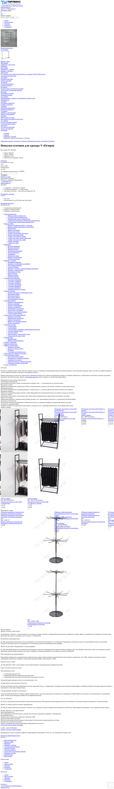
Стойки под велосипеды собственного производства (24, 220)
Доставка (7, 23)
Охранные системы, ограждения (18, 363)
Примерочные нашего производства (19, 219)
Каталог (6, 135)
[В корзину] (1, 509)
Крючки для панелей (14, 320)
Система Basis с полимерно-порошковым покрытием (24, 329)
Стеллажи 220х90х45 (14, 288)
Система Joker (12, 326)
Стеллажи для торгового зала (17, 352)
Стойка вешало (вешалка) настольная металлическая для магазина (20, 623)
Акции (6, 20)
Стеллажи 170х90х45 (14, 283)
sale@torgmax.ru (5, 7)
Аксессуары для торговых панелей (14, 315)
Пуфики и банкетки (10, 342)
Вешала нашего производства (17, 216)
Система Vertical (13, 332)
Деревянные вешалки (14, 262)
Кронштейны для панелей (16, 318)
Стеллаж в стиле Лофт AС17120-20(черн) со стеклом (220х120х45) (91, 419)
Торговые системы (10, 324)
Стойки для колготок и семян (17, 240)
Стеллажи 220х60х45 (14, 286)
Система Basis (12, 328)
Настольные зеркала (14, 297)
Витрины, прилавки (14, 347)
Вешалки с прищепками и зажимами (19, 264)
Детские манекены (13, 252)
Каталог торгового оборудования (11, 729)
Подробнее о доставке (7, 194)
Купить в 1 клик (6, 177)
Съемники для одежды (15, 360)
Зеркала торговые (9, 291)
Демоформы (11, 254)
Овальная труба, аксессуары (16, 336)
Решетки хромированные (15, 302)
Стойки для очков (13, 241)
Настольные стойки (14, 232)
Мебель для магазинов (11, 345)
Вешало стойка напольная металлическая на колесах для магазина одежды (47, 528)
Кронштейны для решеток (16, 308)
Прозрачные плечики (14, 272)
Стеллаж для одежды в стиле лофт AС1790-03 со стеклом (11, 502)
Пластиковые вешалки (15, 265)
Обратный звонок (17, 5)
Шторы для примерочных (16, 340)
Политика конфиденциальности (10, 735)
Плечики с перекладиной (15, 270)
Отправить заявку (6, 10)
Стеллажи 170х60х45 (14, 281)
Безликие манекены (14, 259)
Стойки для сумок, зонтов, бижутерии (19, 238)
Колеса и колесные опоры (16, 235)
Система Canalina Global (15, 331)
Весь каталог (8, 756)
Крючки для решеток (14, 307)
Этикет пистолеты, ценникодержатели (19, 361)
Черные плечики (13, 275)
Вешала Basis (12, 228)
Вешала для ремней (14, 230)
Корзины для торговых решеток (17, 312)
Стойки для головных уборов (17, 236)
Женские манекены (14, 248)
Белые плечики (12, 273)
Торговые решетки (10, 300)
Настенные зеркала (14, 296)
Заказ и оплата (8, 22)
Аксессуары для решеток (15, 310)
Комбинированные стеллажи (16, 289)
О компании (8, 27)
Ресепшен (11, 350)
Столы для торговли (10, 364)
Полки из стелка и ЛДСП (15, 348)
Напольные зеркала (14, 294)
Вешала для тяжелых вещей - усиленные (20, 225)
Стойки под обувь (13, 243)
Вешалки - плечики (10, 136)
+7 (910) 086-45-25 (6, 5)
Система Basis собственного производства (21, 222)
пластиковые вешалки (31, 377)
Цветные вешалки (13, 276)
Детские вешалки (13, 267)
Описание (4, 161)
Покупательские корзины (15, 356)
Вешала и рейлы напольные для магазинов (21, 227)
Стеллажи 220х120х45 (14, 284)
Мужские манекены (14, 246)
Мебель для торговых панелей (17, 321)
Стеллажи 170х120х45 (14, 280)
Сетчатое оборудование (15, 313)
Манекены (7, 244)
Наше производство (10, 214)
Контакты (7, 25)
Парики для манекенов (15, 257)
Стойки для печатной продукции (18, 233)
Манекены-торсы (13, 249)
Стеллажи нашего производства (17, 217)
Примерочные (8, 337)
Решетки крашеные (14, 304)
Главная (6, 133)
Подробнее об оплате (7, 203)
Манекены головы (13, 256)
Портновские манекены (15, 251)
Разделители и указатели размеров (18, 358)
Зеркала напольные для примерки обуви (20, 292)
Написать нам (5, 787)
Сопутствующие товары (11, 355)
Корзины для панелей (14, 316)
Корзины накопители (10, 344)
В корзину (4, 175)
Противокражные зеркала (16, 299)
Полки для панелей (14, 323)
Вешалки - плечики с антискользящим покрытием (23, 268)
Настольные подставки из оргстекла (15, 353)
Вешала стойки (9, 224)
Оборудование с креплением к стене (19, 334)
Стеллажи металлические (12, 278)
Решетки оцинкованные (15, 305)
